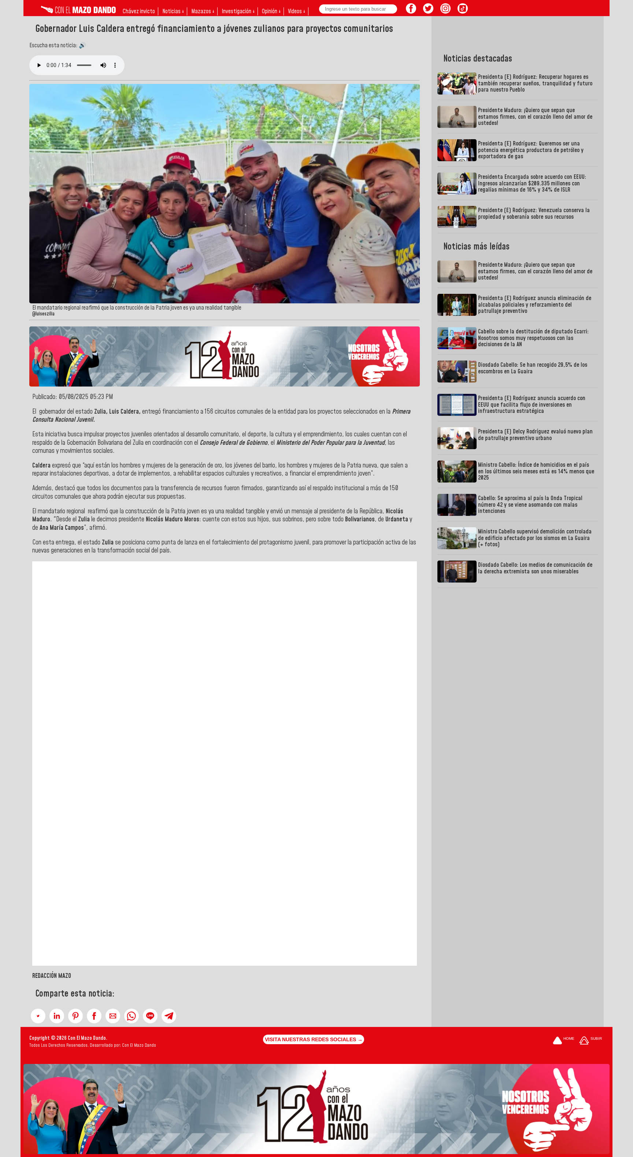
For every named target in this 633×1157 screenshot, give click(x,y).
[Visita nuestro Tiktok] (463, 11)
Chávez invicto (139, 11)
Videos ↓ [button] (296, 11)
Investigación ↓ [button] (238, 11)
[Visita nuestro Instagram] (445, 11)
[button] (38, 1016)
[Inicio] (78, 11)
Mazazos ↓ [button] (202, 11)
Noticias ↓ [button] (173, 11)
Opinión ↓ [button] (271, 11)
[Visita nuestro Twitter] (428, 11)
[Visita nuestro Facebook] (411, 11)
